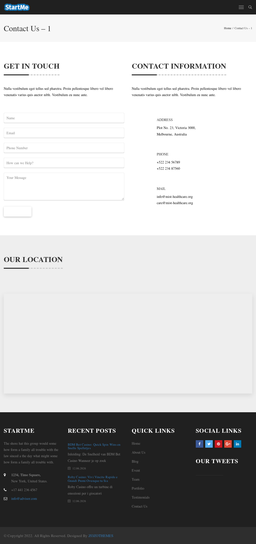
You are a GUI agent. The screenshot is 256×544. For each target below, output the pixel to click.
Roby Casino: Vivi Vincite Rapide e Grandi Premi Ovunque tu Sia (93, 479)
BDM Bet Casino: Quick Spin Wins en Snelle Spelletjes (94, 446)
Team (136, 479)
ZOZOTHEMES (100, 535)
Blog (135, 461)
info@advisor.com (24, 498)
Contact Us (139, 506)
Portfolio (138, 488)
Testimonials (141, 497)
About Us (138, 452)
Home (136, 443)
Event (136, 470)
